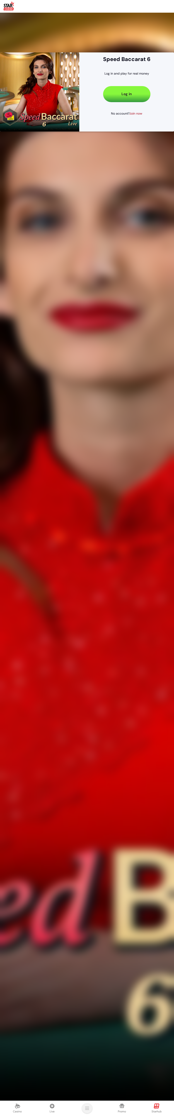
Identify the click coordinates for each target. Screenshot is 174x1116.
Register (134, 6)
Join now (135, 113)
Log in (160, 6)
